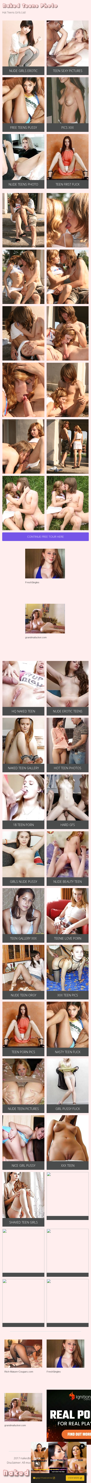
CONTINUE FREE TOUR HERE (45, 537)
